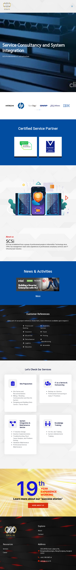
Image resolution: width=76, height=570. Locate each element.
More (38, 296)
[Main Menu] (72, 6)
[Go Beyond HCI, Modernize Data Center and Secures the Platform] (37, 284)
